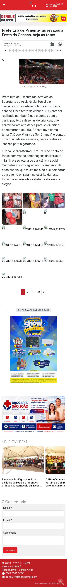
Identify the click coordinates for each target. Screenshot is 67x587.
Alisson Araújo (58, 583)
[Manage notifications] (60, 580)
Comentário (9, 532)
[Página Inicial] (33, 4)
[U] (12, 200)
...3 (38, 292)
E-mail (7, 520)
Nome (7, 507)
